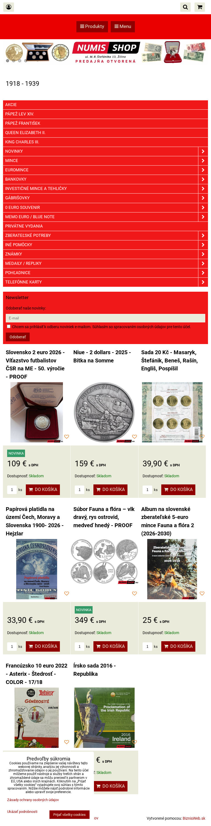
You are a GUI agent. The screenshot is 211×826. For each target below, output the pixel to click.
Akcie (11, 104)
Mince (11, 160)
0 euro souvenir (22, 207)
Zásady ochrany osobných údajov (33, 800)
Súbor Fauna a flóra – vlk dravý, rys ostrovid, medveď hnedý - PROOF (104, 517)
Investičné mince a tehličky (36, 188)
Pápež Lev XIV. (19, 114)
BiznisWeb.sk (194, 818)
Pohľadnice (17, 272)
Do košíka (45, 489)
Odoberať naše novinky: (26, 308)
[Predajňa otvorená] (105, 63)
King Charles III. (22, 142)
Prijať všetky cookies (69, 815)
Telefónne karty (23, 282)
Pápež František (22, 123)
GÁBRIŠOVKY (17, 197)
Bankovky (15, 179)
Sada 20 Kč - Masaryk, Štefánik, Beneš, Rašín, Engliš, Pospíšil (169, 360)
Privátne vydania (24, 226)
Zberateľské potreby (28, 235)
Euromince (17, 170)
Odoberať (18, 337)
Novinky (14, 151)
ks (20, 490)
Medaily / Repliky (23, 263)
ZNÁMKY (13, 254)
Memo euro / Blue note (30, 216)
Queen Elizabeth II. (25, 132)
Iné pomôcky (18, 244)
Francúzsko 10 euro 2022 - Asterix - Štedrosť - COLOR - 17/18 (36, 674)
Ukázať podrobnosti (22, 812)
